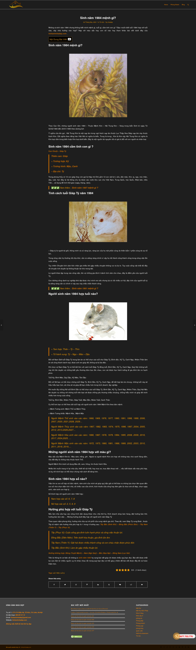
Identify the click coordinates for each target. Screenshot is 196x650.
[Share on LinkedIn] (98, 585)
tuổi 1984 (56, 573)
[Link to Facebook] (164, 646)
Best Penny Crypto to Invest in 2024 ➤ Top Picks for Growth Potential (89, 608)
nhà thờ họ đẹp (26, 624)
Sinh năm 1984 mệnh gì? (98, 17)
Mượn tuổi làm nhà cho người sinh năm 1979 (82, 623)
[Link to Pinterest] (170, 646)
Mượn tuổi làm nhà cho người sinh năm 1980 (82, 619)
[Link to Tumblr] (173, 646)
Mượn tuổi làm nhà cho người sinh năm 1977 (82, 630)
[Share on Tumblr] (109, 585)
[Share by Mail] (141, 585)
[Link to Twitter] (161, 646)
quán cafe (139, 631)
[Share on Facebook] (54, 585)
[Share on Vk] (120, 585)
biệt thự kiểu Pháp (142, 610)
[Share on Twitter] (65, 585)
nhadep (110, 22)
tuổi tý (62, 573)
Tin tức (102, 22)
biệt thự (138, 608)
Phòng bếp (139, 621)
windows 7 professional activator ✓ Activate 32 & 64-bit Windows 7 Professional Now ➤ (94, 612)
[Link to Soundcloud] (176, 646)
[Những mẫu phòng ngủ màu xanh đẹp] (1, 325)
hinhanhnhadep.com (26, 647)
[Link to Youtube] (179, 646)
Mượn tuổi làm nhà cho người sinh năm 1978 (82, 627)
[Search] (188, 4)
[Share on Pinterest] (87, 585)
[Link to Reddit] (167, 646)
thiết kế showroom (142, 633)
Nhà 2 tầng (139, 613)
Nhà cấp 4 (139, 616)
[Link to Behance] (188, 646)
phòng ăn (139, 618)
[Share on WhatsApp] (76, 585)
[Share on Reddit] (131, 585)
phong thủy (139, 628)
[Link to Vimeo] (182, 646)
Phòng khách (140, 623)
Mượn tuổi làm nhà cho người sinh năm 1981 (82, 616)
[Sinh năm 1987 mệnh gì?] (194, 325)
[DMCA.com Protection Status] (76, 637)
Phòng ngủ (139, 626)
